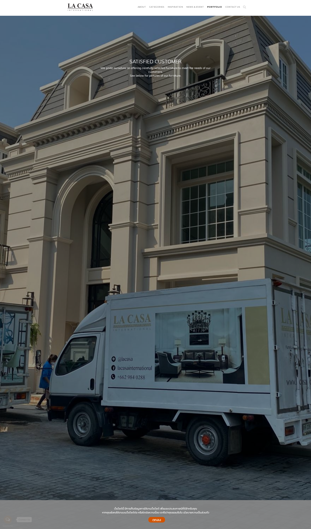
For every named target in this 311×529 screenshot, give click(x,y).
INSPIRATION (175, 7)
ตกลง (156, 520)
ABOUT (142, 7)
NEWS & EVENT (195, 7)
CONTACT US (232, 7)
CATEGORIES (156, 7)
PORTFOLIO (214, 7)
